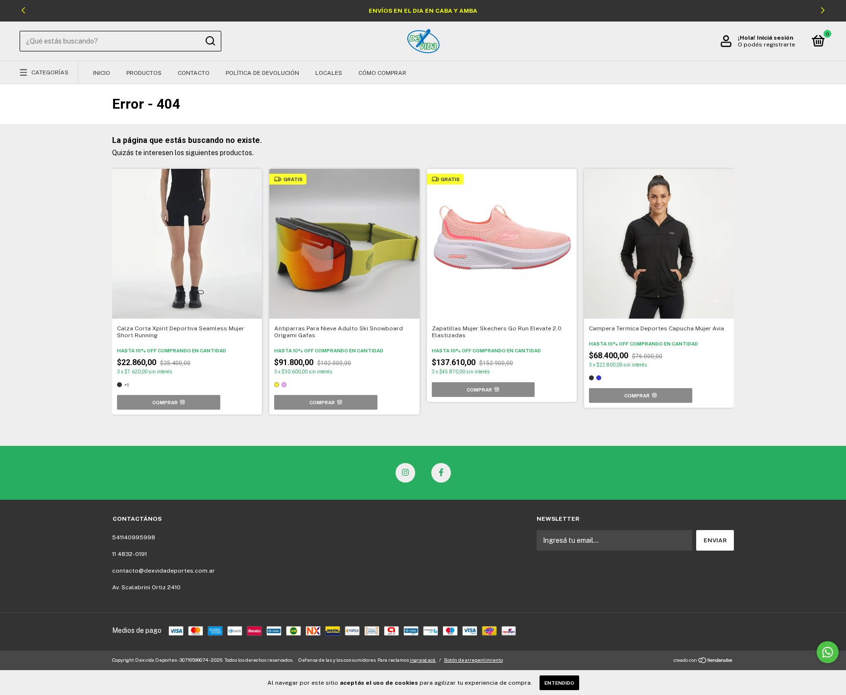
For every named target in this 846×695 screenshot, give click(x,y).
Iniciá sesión (775, 37)
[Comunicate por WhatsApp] (828, 652)
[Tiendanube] (703, 661)
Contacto (194, 73)
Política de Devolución (262, 73)
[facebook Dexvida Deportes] (441, 473)
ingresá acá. (423, 660)
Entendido (559, 683)
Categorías (50, 72)
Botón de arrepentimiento (473, 660)
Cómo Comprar (382, 73)
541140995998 (133, 537)
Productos (144, 73)
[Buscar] (210, 41)
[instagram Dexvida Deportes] (405, 473)
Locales (328, 73)
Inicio (101, 73)
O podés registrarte (766, 44)
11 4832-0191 (129, 554)
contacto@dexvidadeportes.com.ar (163, 570)
